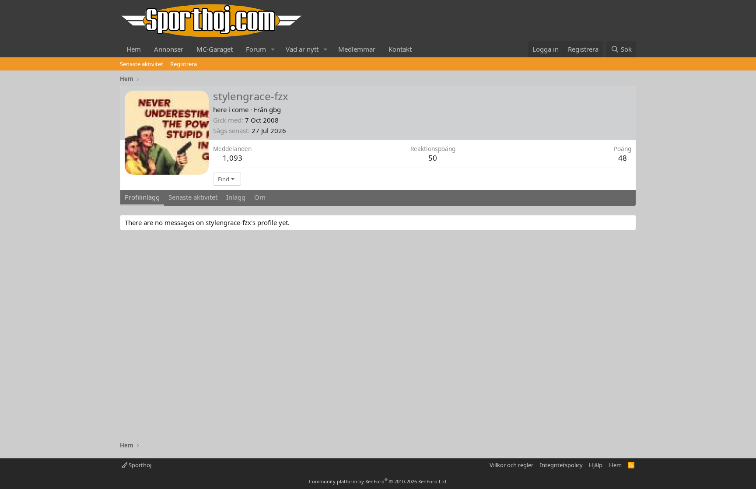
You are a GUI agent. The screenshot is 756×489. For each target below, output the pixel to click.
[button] (273, 49)
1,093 (232, 158)
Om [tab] (260, 197)
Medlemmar (356, 49)
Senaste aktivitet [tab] (192, 197)
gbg (275, 109)
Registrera (183, 64)
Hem (133, 49)
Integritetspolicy (561, 465)
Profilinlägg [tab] (142, 197)
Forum (256, 49)
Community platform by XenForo (378, 481)
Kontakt (400, 49)
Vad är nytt (302, 49)
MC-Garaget (214, 49)
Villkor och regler (511, 465)
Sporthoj (139, 465)
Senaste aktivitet (141, 64)
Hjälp (595, 465)
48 (622, 158)
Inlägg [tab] (235, 197)
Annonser (168, 49)
